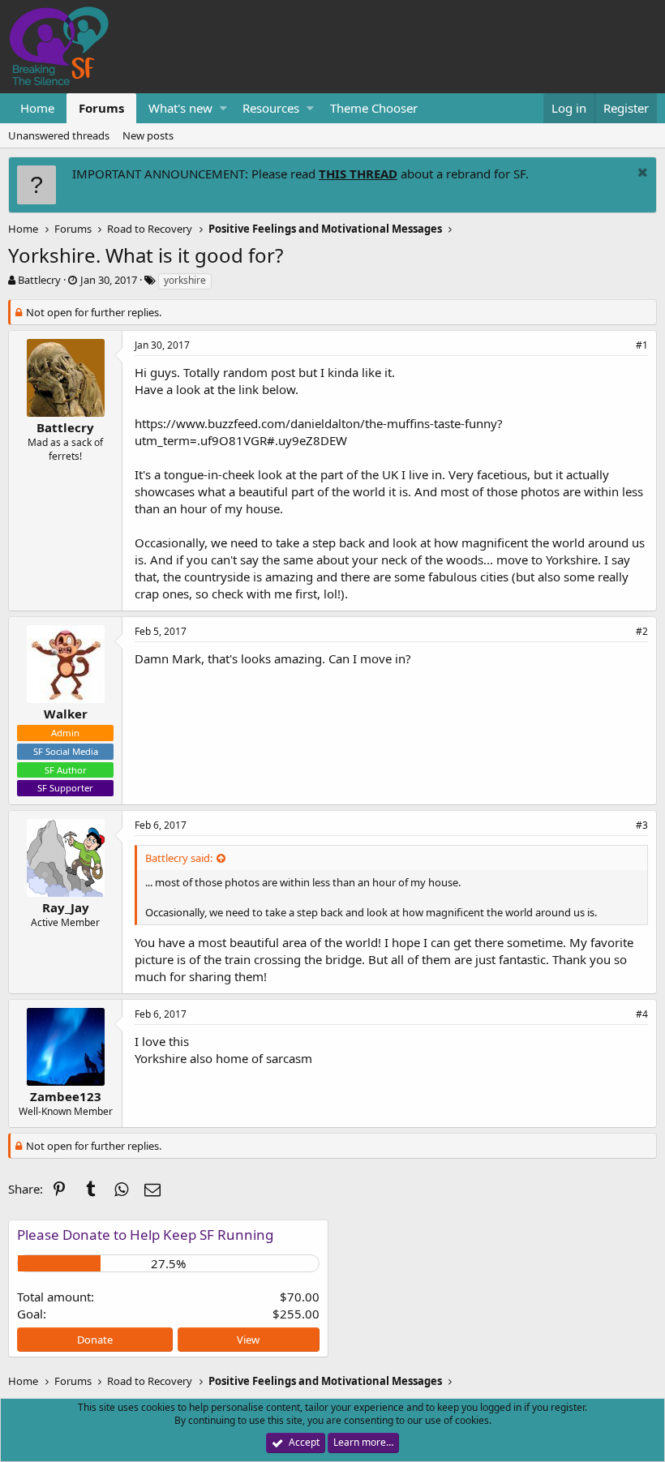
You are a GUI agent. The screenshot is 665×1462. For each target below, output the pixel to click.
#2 (642, 631)
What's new (180, 108)
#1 (642, 345)
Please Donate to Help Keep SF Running (145, 1234)
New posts (148, 135)
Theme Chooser (374, 108)
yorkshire (185, 280)
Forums (101, 108)
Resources (270, 108)
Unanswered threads (58, 135)
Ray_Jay (65, 907)
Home (37, 108)
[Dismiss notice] (640, 173)
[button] (223, 108)
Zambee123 (65, 1096)
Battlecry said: (178, 858)
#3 (642, 825)
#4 (642, 1014)
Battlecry (39, 279)
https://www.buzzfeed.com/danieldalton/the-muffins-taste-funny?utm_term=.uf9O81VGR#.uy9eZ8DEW (319, 431)
